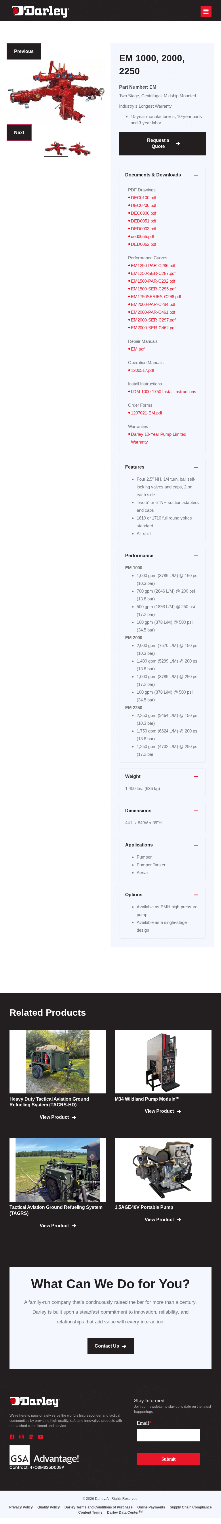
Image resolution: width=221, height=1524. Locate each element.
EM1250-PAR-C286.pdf (153, 265)
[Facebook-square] (12, 1436)
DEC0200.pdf (143, 205)
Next (19, 132)
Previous (24, 51)
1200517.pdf (142, 370)
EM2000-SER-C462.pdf (153, 327)
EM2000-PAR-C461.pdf (153, 312)
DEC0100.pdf (143, 197)
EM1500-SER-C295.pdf (153, 288)
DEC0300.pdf (143, 213)
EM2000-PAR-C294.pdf (153, 304)
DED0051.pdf (143, 220)
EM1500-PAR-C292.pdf (153, 281)
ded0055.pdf (142, 236)
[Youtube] (40, 1436)
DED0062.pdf (143, 244)
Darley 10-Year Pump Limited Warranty (158, 438)
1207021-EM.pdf (146, 412)
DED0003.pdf (143, 228)
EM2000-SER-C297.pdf (153, 319)
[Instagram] (21, 1436)
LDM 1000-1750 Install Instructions (163, 391)
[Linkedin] (31, 1436)
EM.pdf (137, 349)
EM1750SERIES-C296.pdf (156, 296)
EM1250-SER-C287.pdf (153, 273)
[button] (206, 11)
